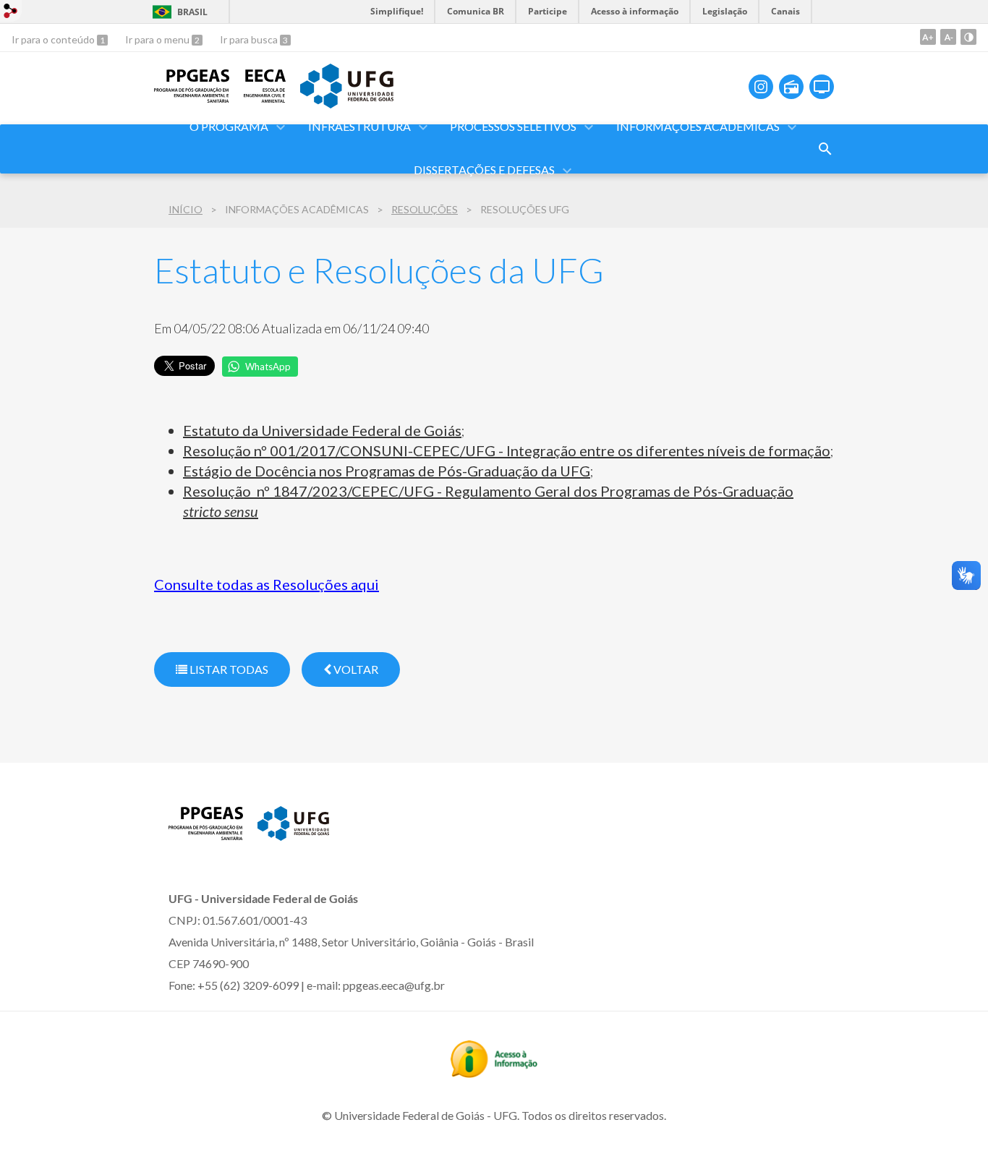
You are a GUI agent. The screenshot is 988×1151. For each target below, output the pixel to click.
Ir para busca (250, 39)
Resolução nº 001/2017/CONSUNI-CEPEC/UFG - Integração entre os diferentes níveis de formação (506, 450)
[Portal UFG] (346, 103)
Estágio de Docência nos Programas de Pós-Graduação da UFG (386, 470)
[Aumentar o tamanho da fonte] (928, 37)
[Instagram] (761, 86)
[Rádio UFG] (791, 86)
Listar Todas (227, 669)
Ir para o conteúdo (54, 39)
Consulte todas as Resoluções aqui (266, 584)
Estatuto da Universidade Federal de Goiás (322, 430)
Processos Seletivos (513, 126)
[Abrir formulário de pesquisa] (825, 149)
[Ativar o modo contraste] (968, 37)
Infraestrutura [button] (359, 126)
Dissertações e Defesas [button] (484, 169)
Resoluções (424, 209)
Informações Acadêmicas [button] (698, 126)
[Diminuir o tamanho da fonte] (948, 37)
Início (186, 209)
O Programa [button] (228, 126)
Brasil (192, 12)
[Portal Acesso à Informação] (494, 1073)
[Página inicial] (191, 98)
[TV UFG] (821, 86)
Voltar (354, 669)
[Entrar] (11, 12)
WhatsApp (268, 366)
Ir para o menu (158, 39)
